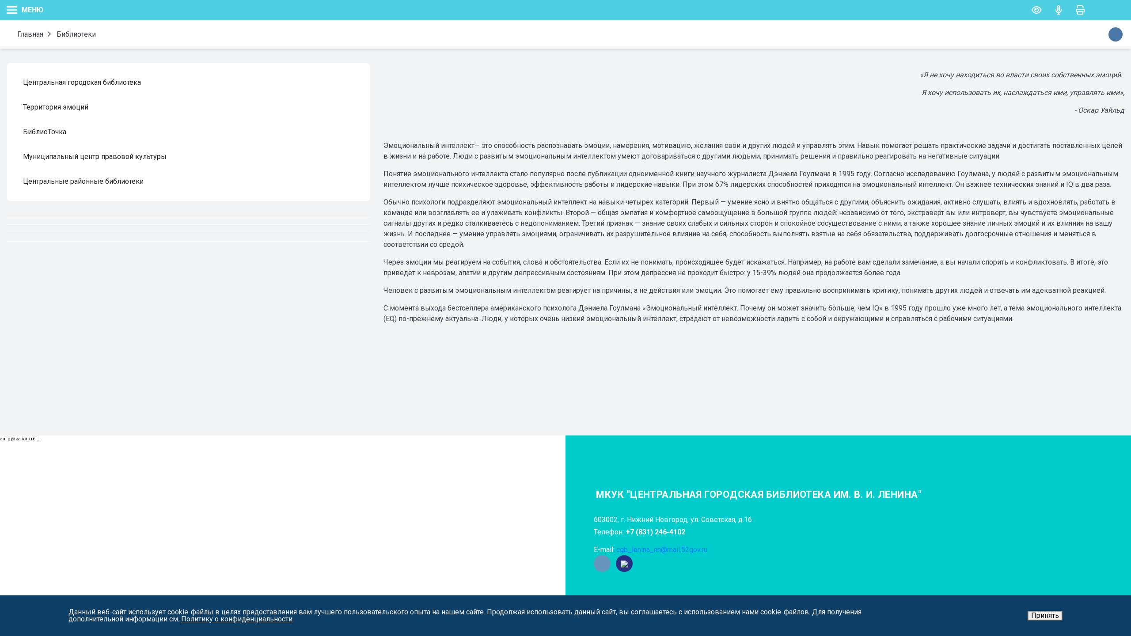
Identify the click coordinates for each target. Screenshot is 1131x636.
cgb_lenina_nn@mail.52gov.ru (661, 549)
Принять (1045, 615)
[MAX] (624, 563)
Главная (29, 34)
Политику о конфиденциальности (236, 619)
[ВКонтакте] (602, 563)
